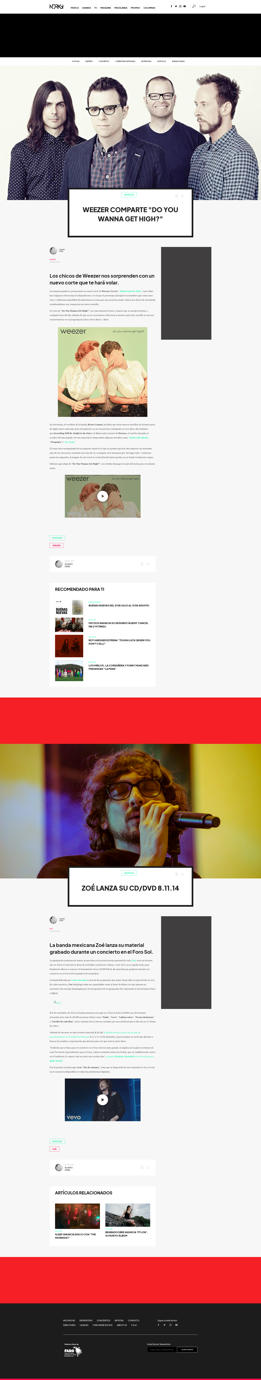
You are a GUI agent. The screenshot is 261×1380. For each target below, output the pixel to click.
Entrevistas (146, 61)
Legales (84, 1325)
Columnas (149, 8)
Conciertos (104, 61)
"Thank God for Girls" (130, 291)
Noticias (76, 61)
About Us (122, 1325)
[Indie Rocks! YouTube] (185, 6)
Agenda (86, 8)
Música (75, 8)
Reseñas (89, 61)
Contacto (133, 1320)
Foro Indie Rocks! (103, 1325)
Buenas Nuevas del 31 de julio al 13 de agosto (119, 605)
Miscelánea (120, 8)
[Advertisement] (130, 35)
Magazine (105, 8)
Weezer (53, 259)
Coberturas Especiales (125, 61)
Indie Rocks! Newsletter (158, 1344)
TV (95, 8)
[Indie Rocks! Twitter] (176, 6)
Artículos (161, 61)
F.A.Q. (134, 1325)
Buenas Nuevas (178, 61)
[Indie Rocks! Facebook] (171, 6)
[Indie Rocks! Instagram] (180, 6)
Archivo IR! (69, 1320)
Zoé (51, 929)
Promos (135, 8)
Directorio (69, 1325)
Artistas (119, 1320)
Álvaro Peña (62, 250)
